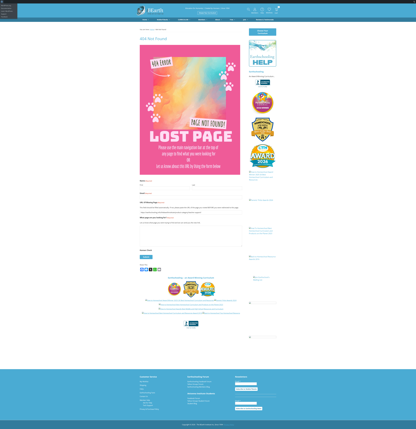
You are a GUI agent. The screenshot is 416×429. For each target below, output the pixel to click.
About (217, 20)
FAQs (142, 389)
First (141, 185)
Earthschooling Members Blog (198, 387)
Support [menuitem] (3, 14)
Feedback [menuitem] (4, 17)
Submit (146, 257)
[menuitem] (2, 1)
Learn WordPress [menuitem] (7, 11)
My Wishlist (144, 381)
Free (231, 20)
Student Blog (192, 403)
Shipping (143, 385)
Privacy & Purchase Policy (149, 409)
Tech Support (148, 405)
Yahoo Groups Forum (195, 384)
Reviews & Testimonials (265, 20)
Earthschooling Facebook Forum (199, 381)
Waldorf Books (162, 20)
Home (144, 20)
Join (244, 20)
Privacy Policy (229, 424)
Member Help (145, 400)
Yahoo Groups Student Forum (198, 401)
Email (237, 381)
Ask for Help (147, 403)
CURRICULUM (183, 20)
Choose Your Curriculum (207, 13)
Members (201, 20)
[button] (248, 9)
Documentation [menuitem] (6, 8)
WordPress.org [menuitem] (6, 5)
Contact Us (144, 396)
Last (193, 185)
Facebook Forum (193, 398)
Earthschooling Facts (147, 393)
